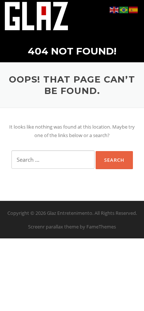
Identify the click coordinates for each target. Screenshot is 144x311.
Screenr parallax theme (53, 226)
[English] (114, 9)
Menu (132, 15)
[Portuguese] (124, 9)
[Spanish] (133, 9)
